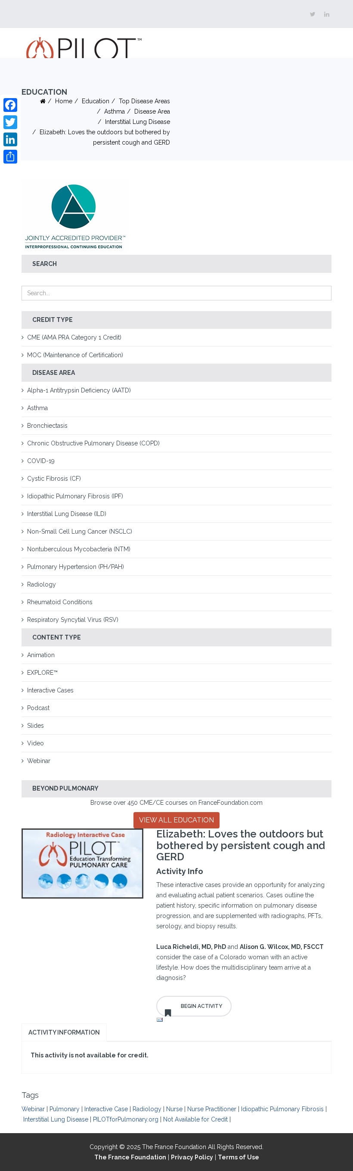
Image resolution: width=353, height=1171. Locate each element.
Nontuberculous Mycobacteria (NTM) (78, 549)
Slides (35, 725)
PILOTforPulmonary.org (125, 1119)
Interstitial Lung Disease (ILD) (66, 513)
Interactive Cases (50, 690)
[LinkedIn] (10, 139)
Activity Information (64, 1032)
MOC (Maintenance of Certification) (75, 355)
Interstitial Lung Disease (137, 121)
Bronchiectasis (47, 425)
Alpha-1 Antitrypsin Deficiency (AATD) (79, 390)
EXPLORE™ (42, 672)
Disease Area (152, 111)
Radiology (41, 584)
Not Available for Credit (195, 1119)
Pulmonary (65, 1109)
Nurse (174, 1109)
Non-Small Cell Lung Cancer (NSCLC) (79, 531)
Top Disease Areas (144, 101)
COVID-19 (41, 460)
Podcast (38, 707)
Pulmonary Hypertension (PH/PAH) (75, 566)
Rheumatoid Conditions (60, 602)
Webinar (38, 760)
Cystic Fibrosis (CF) (54, 478)
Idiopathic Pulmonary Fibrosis (282, 1109)
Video (35, 743)
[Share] (10, 156)
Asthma (114, 111)
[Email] (244, 1020)
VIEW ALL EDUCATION (176, 820)
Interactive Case (106, 1109)
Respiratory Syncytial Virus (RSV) (72, 619)
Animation (41, 655)
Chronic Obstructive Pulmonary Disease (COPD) (93, 443)
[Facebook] (10, 105)
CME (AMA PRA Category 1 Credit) (74, 337)
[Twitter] (10, 122)
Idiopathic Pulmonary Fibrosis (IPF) (75, 496)
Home (63, 101)
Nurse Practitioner (211, 1109)
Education (95, 101)
